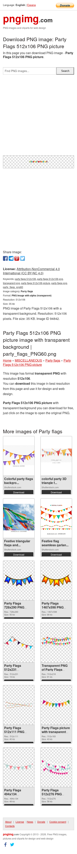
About (8, 821)
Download (18, 492)
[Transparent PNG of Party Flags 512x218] (56, 642)
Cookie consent (57, 821)
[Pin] (16, 258)
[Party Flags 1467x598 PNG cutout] (56, 580)
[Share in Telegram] (11, 258)
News (30, 821)
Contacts (10, 826)
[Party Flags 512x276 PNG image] (56, 767)
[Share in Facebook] (5, 258)
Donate (41, 821)
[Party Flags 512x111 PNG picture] (18, 705)
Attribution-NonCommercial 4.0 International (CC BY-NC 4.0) (31, 271)
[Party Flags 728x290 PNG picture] (18, 580)
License (20, 821)
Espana (31, 5)
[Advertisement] (38, 116)
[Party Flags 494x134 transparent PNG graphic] (18, 767)
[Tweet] (22, 258)
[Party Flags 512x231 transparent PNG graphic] (18, 643)
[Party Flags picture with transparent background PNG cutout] (56, 705)
